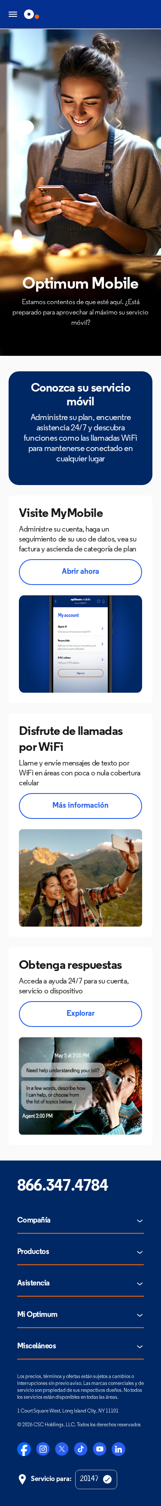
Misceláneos (36, 1346)
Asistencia (33, 1284)
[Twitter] (62, 1449)
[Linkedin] (118, 1449)
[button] (80, 572)
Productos (33, 1252)
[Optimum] (31, 14)
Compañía (34, 1221)
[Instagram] (43, 1449)
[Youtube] (99, 1449)
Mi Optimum (37, 1315)
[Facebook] (24, 1449)
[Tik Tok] (81, 1449)
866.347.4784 (62, 1186)
